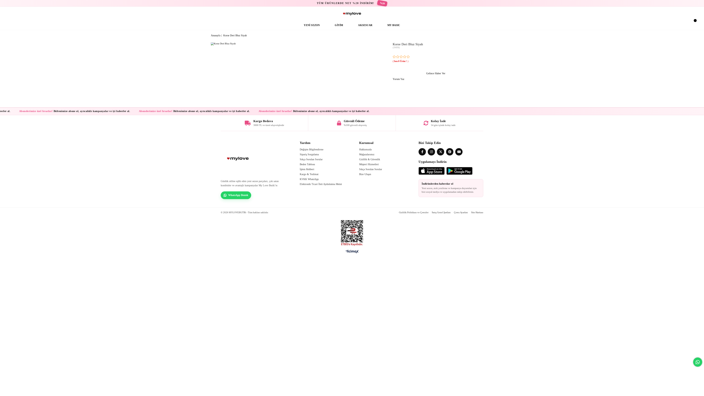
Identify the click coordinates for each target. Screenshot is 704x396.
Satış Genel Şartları (441, 212)
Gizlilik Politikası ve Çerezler (413, 212)
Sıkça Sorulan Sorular (311, 159)
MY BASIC (393, 25)
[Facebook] (422, 151)
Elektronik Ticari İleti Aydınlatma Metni (321, 184)
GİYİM (339, 25)
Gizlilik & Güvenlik (369, 159)
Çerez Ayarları (461, 212)
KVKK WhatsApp (309, 179)
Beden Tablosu (307, 164)
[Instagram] (431, 151)
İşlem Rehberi (307, 169)
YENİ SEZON (312, 25)
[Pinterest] (449, 151)
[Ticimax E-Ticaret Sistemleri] (352, 252)
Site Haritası (477, 212)
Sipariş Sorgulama (309, 154)
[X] (440, 151)
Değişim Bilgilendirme (311, 149)
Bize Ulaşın (365, 174)
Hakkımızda (365, 149)
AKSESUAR (365, 25)
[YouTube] (459, 151)
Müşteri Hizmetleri (369, 164)
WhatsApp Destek (238, 195)
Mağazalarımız (366, 154)
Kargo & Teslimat (309, 174)
